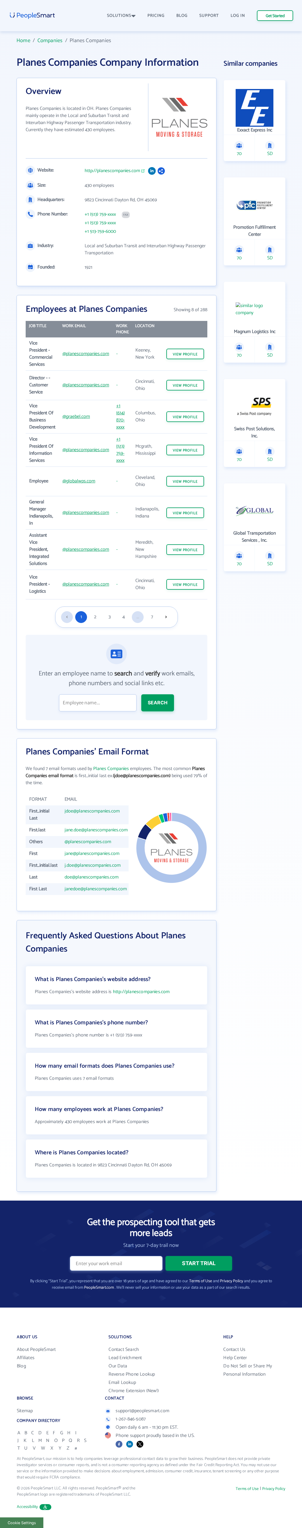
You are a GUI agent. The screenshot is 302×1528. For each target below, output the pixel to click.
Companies (50, 40)
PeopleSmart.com (99, 1287)
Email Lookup (122, 1383)
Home (23, 40)
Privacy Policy (231, 1281)
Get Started (275, 16)
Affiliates (26, 1358)
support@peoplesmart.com (142, 1411)
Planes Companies (111, 769)
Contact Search (124, 1350)
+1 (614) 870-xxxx (120, 416)
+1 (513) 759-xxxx (100, 214)
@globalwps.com (79, 481)
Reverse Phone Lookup (132, 1374)
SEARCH (158, 703)
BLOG (182, 15)
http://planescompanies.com (112, 170)
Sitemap (25, 1411)
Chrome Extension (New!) (134, 1391)
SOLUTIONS (119, 15)
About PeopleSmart (36, 1350)
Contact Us (234, 1350)
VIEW (185, 354)
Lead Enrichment (125, 1358)
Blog (21, 1366)
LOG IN (238, 15)
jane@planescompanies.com (92, 854)
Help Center (235, 1358)
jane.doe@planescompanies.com (96, 830)
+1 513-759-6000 (100, 231)
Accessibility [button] (27, 1507)
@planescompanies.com (86, 354)
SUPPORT (209, 15)
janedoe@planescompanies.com (96, 889)
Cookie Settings (22, 1523)
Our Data (118, 1366)
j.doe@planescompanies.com (93, 865)
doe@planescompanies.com (92, 877)
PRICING (156, 15)
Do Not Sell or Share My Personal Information (247, 1370)
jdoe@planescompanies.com (92, 811)
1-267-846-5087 (131, 1419)
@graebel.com (76, 417)
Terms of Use (200, 1281)
